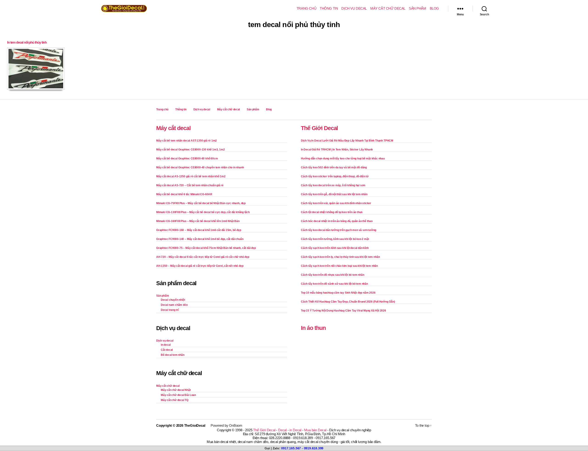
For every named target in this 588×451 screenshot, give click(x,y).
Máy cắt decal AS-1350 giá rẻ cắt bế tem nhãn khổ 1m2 (191, 176)
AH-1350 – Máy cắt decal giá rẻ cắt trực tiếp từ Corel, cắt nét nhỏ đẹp (199, 265)
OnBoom (235, 425)
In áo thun (313, 328)
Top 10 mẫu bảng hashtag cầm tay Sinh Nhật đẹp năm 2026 (338, 292)
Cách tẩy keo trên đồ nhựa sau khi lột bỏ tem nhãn (332, 274)
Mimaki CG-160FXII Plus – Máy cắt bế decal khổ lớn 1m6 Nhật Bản (198, 221)
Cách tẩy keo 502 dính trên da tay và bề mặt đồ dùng (334, 167)
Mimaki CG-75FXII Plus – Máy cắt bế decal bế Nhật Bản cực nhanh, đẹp (201, 203)
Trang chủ (306, 8)
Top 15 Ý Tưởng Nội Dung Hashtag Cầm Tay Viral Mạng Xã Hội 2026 (343, 310)
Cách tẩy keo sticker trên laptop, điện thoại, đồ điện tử (335, 176)
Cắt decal (167, 349)
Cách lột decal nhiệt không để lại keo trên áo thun (331, 212)
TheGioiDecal (194, 425)
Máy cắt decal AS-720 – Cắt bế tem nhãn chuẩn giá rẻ (189, 185)
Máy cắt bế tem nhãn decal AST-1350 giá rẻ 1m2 (186, 140)
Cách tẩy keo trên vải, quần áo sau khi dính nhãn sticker (336, 203)
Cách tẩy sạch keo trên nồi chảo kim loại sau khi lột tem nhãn (339, 265)
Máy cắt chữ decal (387, 8)
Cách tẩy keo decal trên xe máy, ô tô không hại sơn (333, 185)
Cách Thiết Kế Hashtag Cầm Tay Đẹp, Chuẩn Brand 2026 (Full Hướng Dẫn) (348, 301)
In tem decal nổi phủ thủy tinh (27, 42)
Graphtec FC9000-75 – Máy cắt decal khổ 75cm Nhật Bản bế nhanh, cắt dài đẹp (206, 248)
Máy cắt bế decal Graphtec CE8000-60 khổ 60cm (187, 158)
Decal (282, 430)
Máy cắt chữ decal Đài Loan (178, 395)
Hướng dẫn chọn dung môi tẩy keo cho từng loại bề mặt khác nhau (343, 158)
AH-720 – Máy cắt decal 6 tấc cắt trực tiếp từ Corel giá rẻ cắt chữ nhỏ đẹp (202, 257)
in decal (165, 344)
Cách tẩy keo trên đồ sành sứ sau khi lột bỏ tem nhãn (334, 283)
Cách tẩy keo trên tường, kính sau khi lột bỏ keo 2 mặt (335, 239)
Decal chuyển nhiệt (173, 299)
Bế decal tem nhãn (172, 354)
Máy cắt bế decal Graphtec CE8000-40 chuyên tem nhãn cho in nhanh (200, 167)
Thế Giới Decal (319, 128)
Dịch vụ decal (354, 8)
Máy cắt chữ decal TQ (174, 400)
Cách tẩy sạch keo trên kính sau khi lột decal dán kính (334, 248)
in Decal (295, 430)
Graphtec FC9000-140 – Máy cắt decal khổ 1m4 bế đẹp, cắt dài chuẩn (199, 239)
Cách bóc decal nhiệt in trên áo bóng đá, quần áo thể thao (337, 221)
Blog (434, 8)
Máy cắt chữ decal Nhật (176, 390)
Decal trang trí (170, 310)
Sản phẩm (417, 8)
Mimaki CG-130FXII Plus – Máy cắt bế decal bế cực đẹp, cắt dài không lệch (203, 212)
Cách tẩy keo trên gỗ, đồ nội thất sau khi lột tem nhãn (334, 194)
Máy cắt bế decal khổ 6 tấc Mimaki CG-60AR (184, 194)
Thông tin (329, 8)
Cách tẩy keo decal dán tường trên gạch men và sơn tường (338, 230)
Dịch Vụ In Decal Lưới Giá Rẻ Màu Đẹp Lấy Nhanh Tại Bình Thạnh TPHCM (347, 140)
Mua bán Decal (315, 430)
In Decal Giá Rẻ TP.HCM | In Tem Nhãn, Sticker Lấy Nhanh (337, 149)
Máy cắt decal (173, 128)
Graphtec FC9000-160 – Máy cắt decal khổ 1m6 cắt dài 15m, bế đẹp (198, 230)
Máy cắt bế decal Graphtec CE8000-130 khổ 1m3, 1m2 (190, 149)
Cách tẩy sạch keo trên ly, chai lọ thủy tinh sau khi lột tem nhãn (340, 257)
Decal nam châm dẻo (174, 304)
